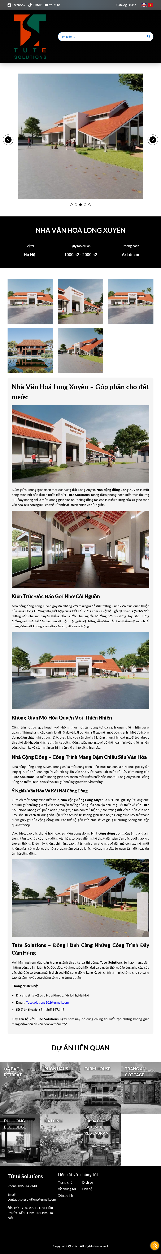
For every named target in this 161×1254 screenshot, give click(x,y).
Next (153, 140)
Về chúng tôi (67, 1189)
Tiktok (37, 5)
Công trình (65, 1195)
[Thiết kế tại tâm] (30, 60)
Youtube (55, 5)
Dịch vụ (87, 1182)
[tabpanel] (80, 136)
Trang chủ (65, 1182)
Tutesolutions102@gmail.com (47, 1002)
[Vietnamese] (150, 5)
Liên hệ (87, 1189)
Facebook (18, 5)
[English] (144, 5)
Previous (8, 140)
